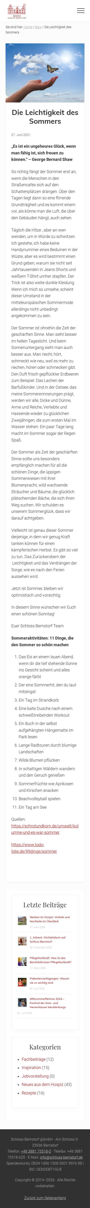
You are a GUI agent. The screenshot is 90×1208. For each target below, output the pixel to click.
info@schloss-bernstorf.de (61, 1157)
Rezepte (29, 1093)
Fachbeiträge (33, 1059)
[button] (80, 10)
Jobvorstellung (35, 1076)
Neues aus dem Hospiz (42, 1084)
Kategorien (45, 1047)
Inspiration (31, 1067)
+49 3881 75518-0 (36, 1151)
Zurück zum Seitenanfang (45, 1198)
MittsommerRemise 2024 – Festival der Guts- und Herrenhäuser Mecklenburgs (48, 1003)
